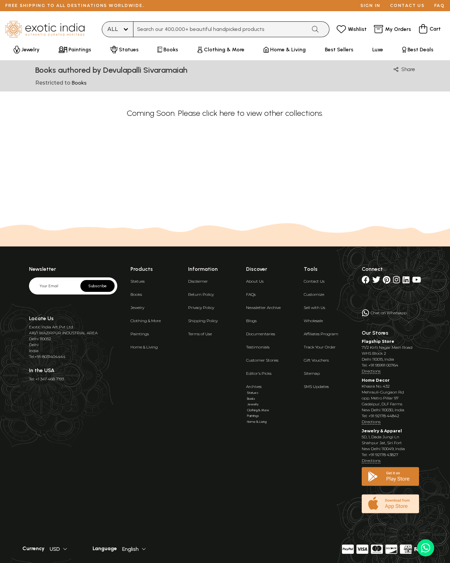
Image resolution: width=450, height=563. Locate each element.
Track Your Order (320, 347)
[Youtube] (416, 281)
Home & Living (144, 347)
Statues (137, 281)
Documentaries (260, 333)
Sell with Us (314, 307)
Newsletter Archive (263, 307)
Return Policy (201, 294)
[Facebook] (366, 281)
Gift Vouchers (316, 360)
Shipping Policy (203, 320)
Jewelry (137, 307)
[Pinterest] (386, 281)
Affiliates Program (321, 333)
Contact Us (314, 281)
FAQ (439, 5)
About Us (255, 281)
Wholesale (313, 320)
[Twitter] (376, 281)
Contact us (407, 5)
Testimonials (257, 347)
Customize (314, 294)
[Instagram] (396, 281)
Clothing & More (145, 320)
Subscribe (97, 286)
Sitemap (312, 373)
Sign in (370, 5)
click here (218, 113)
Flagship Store (378, 341)
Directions (371, 371)
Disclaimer (198, 281)
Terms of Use (200, 333)
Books (136, 294)
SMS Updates (316, 386)
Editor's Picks (258, 373)
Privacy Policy (201, 307)
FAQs (251, 294)
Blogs (251, 320)
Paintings (139, 333)
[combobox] (220, 29)
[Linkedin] (406, 281)
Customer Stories (262, 360)
